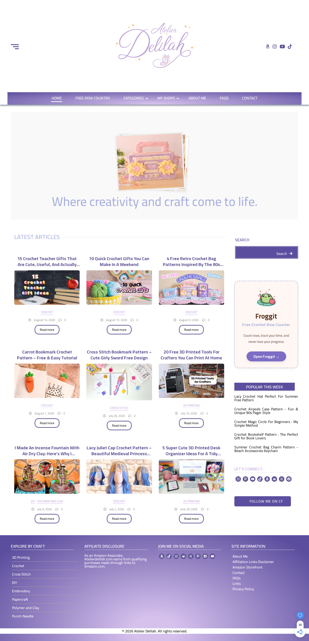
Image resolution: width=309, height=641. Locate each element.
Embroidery (21, 591)
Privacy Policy (243, 588)
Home (57, 98)
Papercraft (20, 599)
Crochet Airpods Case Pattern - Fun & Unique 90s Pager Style (266, 411)
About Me (197, 98)
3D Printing (191, 405)
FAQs (224, 98)
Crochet (47, 312)
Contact (249, 98)
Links (237, 583)
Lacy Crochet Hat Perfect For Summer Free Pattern (266, 398)
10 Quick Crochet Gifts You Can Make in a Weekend (119, 260)
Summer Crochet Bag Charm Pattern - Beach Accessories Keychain (266, 449)
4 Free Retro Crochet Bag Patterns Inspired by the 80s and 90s (191, 260)
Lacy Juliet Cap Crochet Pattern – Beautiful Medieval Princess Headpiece (119, 450)
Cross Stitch (119, 408)
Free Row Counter (92, 98)
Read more (47, 330)
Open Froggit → (266, 356)
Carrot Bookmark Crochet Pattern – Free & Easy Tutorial (47, 354)
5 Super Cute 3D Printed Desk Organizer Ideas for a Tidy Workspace (191, 450)
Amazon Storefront (248, 567)
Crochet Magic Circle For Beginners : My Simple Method (266, 423)
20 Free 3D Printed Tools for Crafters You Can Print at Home (191, 354)
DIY (33, 501)
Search (242, 240)
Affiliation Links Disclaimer (253, 561)
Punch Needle (22, 616)
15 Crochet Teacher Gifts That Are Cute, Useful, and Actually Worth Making (47, 260)
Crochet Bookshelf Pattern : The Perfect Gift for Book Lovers (266, 436)
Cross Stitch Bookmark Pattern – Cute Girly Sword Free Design (119, 354)
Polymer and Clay (50, 501)
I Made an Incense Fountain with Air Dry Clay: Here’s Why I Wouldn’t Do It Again (47, 450)
